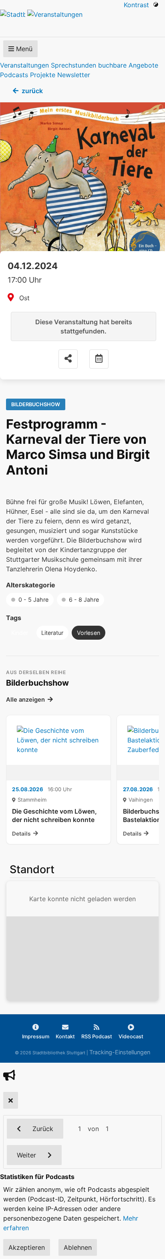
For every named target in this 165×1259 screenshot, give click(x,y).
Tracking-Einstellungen (119, 1052)
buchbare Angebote (128, 65)
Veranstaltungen (24, 65)
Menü (23, 49)
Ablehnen (78, 1247)
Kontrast (138, 5)
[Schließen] (10, 1100)
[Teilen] (68, 359)
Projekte (42, 75)
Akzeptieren (26, 1247)
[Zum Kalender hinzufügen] (99, 359)
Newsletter (73, 75)
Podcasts (14, 75)
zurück (32, 91)
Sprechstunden (73, 65)
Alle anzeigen (25, 699)
